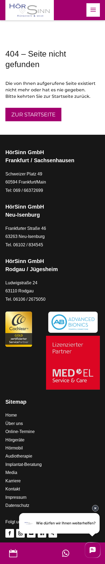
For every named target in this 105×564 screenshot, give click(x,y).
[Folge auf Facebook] (9, 533)
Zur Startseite (33, 114)
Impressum (15, 497)
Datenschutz (17, 505)
